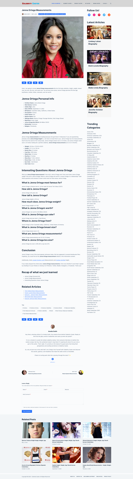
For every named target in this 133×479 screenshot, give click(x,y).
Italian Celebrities (92, 215)
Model (51, 310)
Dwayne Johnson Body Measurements (35, 298)
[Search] (110, 3)
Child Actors (90, 172)
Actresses (41, 14)
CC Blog (105, 3)
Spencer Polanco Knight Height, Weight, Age (34, 440)
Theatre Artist (91, 289)
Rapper (89, 246)
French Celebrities (92, 199)
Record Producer (91, 248)
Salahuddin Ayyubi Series (94, 256)
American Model (58, 308)
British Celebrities (92, 147)
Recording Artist (91, 250)
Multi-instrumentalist (93, 225)
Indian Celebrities (92, 209)
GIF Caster (87, 3)
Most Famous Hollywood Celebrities (64, 310)
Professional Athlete (92, 240)
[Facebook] (24, 83)
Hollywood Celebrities (69, 308)
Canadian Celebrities (93, 153)
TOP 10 (89, 293)
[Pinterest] (35, 83)
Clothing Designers (92, 174)
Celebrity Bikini (91, 157)
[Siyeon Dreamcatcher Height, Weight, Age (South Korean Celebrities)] (66, 430)
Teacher (89, 281)
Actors (89, 131)
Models (89, 223)
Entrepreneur (90, 194)
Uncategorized (91, 302)
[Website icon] (53, 359)
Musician (89, 227)
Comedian (90, 176)
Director (89, 186)
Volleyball (89, 308)
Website (67, 389)
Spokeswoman (91, 271)
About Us (72, 476)
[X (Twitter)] (29, 83)
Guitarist (89, 205)
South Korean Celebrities (94, 267)
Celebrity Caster (67, 3)
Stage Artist (90, 275)
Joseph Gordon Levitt (38, 260)
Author (89, 139)
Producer (89, 236)
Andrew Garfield (60, 260)
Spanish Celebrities (92, 269)
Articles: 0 (52, 362)
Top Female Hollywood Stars (30, 313)
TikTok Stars (90, 291)
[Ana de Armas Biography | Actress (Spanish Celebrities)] (36, 455)
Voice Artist (90, 304)
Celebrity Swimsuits (92, 170)
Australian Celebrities (93, 137)
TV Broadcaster (91, 297)
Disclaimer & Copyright (89, 476)
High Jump (90, 207)
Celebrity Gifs (91, 161)
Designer (89, 184)
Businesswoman (91, 151)
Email (45, 389)
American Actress (34, 308)
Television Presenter (92, 283)
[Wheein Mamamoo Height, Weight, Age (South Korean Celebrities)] (97, 430)
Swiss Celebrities (92, 279)
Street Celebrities (92, 277)
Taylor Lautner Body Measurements (35, 293)
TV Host (89, 298)
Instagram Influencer (92, 211)
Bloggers (89, 143)
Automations (90, 141)
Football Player (91, 198)
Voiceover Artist (91, 306)
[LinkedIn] (40, 83)
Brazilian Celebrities (92, 145)
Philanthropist (91, 231)
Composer (90, 178)
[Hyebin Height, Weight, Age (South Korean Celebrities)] (66, 455)
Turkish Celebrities (92, 295)
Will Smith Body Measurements (33, 296)
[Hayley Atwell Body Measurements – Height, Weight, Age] (97, 455)
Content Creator (91, 180)
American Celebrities (50, 14)
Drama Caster (96, 3)
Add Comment (27, 394)
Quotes (89, 244)
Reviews (89, 252)
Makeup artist (91, 221)
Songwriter (90, 265)
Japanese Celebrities (93, 217)
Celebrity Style (91, 168)
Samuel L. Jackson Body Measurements (36, 294)
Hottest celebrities (42, 310)
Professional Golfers (92, 242)
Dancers (89, 182)
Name (24, 389)
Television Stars (91, 285)
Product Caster (78, 3)
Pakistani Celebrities (92, 229)
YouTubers (90, 312)
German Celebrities (92, 201)
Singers (89, 258)
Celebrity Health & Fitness (94, 165)
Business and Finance (93, 149)
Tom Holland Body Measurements (34, 291)
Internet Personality (92, 213)
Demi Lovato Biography (98, 66)
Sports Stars (90, 273)
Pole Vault (90, 234)
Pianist (89, 232)
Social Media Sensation (93, 262)
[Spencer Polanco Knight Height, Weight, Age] (36, 430)
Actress (25, 308)
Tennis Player (91, 287)
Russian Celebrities (92, 254)
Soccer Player (91, 260)
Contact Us (79, 476)
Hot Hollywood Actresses (29, 310)
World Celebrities (56, 3)
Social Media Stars (92, 263)
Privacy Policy (107, 476)
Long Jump (90, 219)
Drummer (89, 190)
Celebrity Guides (91, 163)
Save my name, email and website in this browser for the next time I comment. (41, 407)
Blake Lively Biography (98, 88)
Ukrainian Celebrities (93, 300)
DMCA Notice (99, 476)
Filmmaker (90, 196)
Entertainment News (93, 192)
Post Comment (27, 411)
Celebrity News (91, 166)
